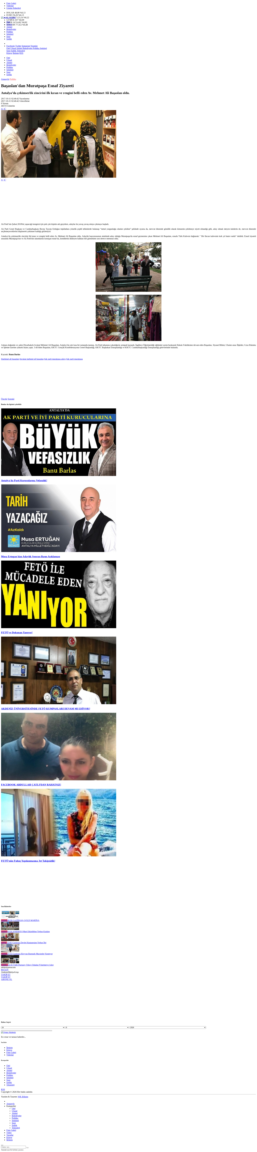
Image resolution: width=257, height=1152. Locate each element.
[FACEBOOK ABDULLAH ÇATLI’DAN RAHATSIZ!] (58, 779)
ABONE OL (6, 979)
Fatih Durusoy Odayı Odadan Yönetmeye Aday (31, 965)
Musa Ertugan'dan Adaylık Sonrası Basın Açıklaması (30, 556)
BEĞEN (4, 970)
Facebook (10, 46)
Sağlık (9, 39)
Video (9, 1132)
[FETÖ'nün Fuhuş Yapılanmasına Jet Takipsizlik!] (58, 855)
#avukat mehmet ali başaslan (32, 359)
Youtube (34, 46)
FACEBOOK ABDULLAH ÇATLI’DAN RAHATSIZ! (31, 784)
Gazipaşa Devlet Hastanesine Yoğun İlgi (26, 942)
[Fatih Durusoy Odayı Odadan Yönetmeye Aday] (10, 962)
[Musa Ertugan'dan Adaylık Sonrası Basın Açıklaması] (58, 551)
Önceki (4, 399)
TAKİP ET (5, 974)
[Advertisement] (81, 202)
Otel (8, 22)
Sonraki (11, 399)
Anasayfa (5, 79)
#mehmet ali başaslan (10, 359)
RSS (21, 53)
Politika (9, 32)
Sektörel (9, 34)
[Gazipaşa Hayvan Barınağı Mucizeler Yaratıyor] (10, 951)
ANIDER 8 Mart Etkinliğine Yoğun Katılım (28, 931)
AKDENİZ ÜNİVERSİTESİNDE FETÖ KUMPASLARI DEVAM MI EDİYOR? (45, 708)
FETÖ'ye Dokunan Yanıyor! (17, 632)
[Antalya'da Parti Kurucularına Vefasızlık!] (58, 475)
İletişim (16, 53)
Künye (9, 53)
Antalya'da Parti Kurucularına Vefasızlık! (24, 480)
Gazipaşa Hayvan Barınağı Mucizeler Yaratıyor (30, 954)
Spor (8, 36)
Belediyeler (11, 29)
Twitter (18, 46)
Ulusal (9, 24)
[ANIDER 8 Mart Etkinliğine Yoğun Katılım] (10, 929)
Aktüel (9, 27)
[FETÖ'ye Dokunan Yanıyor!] (58, 627)
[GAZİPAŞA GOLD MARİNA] (10, 918)
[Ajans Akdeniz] (8, 17)
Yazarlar (9, 1135)
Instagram (26, 46)
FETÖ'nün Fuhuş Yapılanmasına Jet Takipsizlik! (28, 860)
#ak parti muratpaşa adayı (55, 359)
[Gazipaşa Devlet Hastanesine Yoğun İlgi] (10, 940)
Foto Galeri (11, 3)
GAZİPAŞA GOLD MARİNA (23, 920)
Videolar (10, 6)
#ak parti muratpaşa (74, 359)
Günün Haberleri (13, 8)
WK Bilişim (23, 1097)
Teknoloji (20, 51)
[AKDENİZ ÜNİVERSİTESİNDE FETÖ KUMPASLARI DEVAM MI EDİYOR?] (58, 703)
